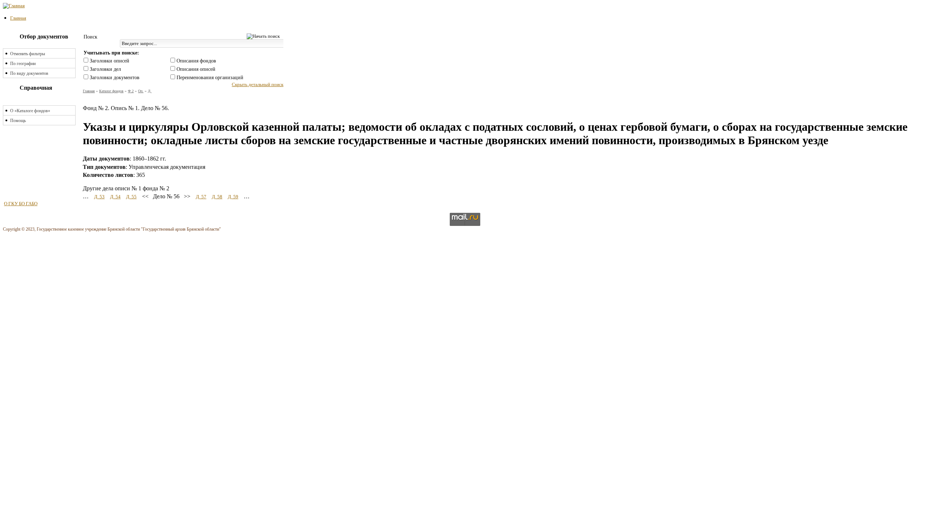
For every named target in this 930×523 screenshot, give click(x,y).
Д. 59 (233, 196)
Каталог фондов (111, 91)
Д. (149, 91)
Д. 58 (217, 196)
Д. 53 (99, 196)
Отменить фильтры (27, 53)
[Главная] (14, 5)
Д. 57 (201, 196)
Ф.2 (131, 91)
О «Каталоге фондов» (30, 110)
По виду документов (29, 73)
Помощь (18, 120)
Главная (18, 18)
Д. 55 (131, 196)
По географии (23, 63)
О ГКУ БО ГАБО (20, 203)
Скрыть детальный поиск (257, 84)
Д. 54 (115, 196)
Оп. (140, 91)
